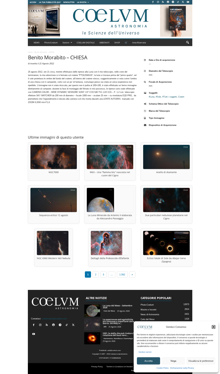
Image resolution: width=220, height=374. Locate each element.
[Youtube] (188, 2)
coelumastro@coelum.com (54, 318)
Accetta (148, 360)
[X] (183, 2)
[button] (213, 327)
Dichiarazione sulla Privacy (182, 368)
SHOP (117, 42)
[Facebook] (153, 2)
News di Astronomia (150, 314)
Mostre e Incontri (148, 309)
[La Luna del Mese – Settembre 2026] (92, 311)
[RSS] (163, 2)
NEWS (36, 42)
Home (30, 52)
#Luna (151, 97)
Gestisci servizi (145, 352)
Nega (173, 360)
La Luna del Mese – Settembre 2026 (117, 306)
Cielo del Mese (109, 311)
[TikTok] (178, 2)
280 (105, 326)
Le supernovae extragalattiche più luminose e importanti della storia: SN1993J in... (118, 321)
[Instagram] (158, 2)
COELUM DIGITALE (86, 42)
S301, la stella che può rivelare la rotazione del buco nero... (119, 334)
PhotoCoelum (51, 42)
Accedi (33, 2)
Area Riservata (139, 42)
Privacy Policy (97, 366)
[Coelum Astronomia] (110, 21)
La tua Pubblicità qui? (50, 2)
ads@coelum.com (114, 350)
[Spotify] (168, 2)
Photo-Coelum (147, 305)
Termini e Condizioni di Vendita (119, 366)
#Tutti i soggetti (169, 97)
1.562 (122, 274)
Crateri (181, 97)
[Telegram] (173, 2)
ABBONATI (104, 42)
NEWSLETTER (68, 2)
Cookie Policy (163, 368)
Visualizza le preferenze (200, 360)
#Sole (158, 97)
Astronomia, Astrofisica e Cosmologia (118, 338)
